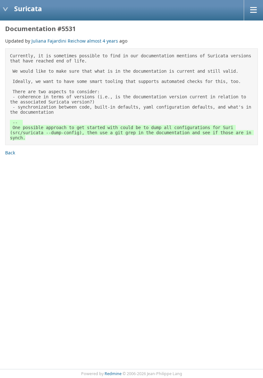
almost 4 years (102, 41)
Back (10, 153)
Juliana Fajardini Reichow (58, 41)
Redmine (113, 373)
